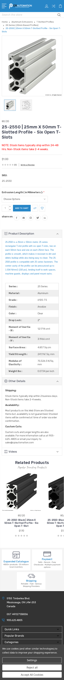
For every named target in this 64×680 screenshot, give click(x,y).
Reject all (32, 667)
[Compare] (53, 7)
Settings (32, 660)
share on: (7, 216)
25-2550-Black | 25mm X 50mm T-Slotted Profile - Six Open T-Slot (21, 523)
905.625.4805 (14, 620)
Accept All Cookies (32, 675)
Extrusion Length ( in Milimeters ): (23, 192)
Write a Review (28, 165)
